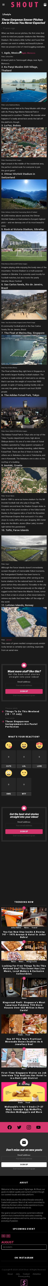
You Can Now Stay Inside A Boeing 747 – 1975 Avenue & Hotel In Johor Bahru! (24, 934)
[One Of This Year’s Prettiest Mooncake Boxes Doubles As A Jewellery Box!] (24, 1024)
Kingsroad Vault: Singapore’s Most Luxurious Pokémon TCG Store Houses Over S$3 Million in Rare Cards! (24, 1006)
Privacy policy (24, 1276)
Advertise (37, 1274)
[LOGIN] (45, 4)
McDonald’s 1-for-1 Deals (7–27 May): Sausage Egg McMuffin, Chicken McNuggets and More (24, 1109)
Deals (20, 1035)
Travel (34, 928)
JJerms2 (9, 640)
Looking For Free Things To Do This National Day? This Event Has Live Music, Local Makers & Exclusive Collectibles (24, 970)
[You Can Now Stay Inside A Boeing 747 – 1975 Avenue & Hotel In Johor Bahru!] (24, 917)
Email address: (24, 682)
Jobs (18, 1274)
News (26, 928)
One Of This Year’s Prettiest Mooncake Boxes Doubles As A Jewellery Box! (24, 1042)
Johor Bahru (16, 928)
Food (28, 1035)
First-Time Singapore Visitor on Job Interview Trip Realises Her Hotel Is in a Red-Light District (24, 1075)
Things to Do (31, 962)
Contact (26, 1274)
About (10, 1274)
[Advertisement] (24, 871)
